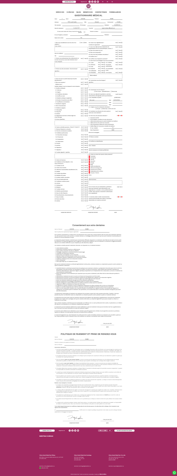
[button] (88, 12)
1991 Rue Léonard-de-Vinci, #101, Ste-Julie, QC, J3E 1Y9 (116, 458)
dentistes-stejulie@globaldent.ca (116, 466)
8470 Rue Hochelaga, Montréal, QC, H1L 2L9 (79, 458)
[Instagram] (90, 2)
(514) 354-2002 (77, 460)
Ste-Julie (123, 455)
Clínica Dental (42, 455)
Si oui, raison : (58, 46)
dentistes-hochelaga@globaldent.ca (82, 466)
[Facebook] (92, 2)
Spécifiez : (57, 71)
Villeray (53, 455)
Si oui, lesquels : (59, 61)
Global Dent (49, 455)
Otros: (90, 175)
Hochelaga (88, 455)
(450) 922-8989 (112, 460)
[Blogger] (98, 2)
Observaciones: (92, 179)
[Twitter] (95, 2)
